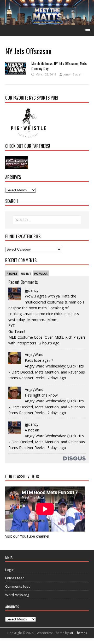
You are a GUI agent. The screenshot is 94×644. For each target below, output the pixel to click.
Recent (25, 273)
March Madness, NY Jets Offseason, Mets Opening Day (59, 66)
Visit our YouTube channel (27, 536)
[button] (87, 30)
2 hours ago (49, 342)
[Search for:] (47, 219)
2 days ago (57, 377)
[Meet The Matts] (47, 22)
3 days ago (57, 447)
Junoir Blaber (72, 74)
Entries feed (15, 578)
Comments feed (18, 586)
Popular (41, 273)
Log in (9, 569)
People (12, 273)
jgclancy (31, 290)
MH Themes (78, 633)
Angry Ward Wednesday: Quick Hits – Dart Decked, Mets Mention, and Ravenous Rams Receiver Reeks (46, 372)
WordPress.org (17, 594)
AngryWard (34, 354)
